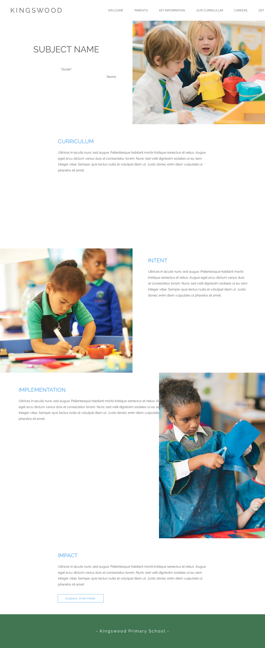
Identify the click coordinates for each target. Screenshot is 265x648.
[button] (141, 10)
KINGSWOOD (36, 10)
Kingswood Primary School (132, 631)
